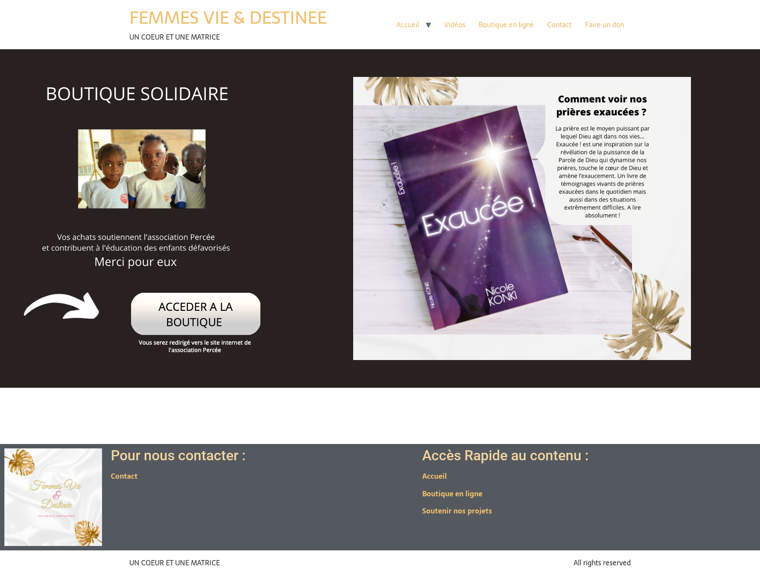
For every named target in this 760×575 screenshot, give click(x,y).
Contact (559, 24)
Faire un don (604, 24)
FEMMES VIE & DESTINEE (228, 17)
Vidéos (454, 24)
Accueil (407, 24)
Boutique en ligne (506, 24)
